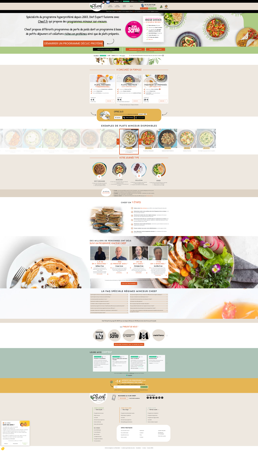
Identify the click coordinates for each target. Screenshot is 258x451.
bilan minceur (143, 208)
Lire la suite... (100, 274)
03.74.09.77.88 (149, 4)
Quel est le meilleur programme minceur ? (100, 301)
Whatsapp (153, 8)
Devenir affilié (150, 447)
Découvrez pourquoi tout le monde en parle (129, 344)
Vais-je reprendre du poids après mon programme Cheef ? (143, 308)
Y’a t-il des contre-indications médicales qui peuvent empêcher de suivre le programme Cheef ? (146, 311)
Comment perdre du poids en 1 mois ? (99, 299)
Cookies (144, 447)
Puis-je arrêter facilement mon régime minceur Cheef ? (142, 305)
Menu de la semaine (98, 424)
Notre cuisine (124, 437)
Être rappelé (145, 8)
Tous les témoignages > (129, 283)
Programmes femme (155, 49)
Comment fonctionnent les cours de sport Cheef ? (141, 299)
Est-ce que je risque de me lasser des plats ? (139, 303)
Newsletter (138, 447)
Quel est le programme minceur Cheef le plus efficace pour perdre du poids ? (107, 305)
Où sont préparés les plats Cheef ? (98, 312)
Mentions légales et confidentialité (112, 447)
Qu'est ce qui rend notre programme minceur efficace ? (103, 308)
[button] (102, 88)
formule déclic (149, 195)
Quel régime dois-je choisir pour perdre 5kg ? (100, 296)
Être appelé (129, 117)
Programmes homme (135, 49)
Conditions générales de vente (128, 447)
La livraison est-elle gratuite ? (136, 301)
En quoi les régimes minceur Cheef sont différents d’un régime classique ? (146, 294)
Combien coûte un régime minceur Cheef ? (100, 303)
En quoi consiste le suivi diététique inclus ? (139, 296)
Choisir (109, 101)
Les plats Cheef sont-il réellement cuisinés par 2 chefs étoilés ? (104, 310)
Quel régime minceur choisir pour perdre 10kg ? (101, 294)
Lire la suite (140, 366)
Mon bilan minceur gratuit (106, 49)
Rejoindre (123, 398)
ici (133, 11)
